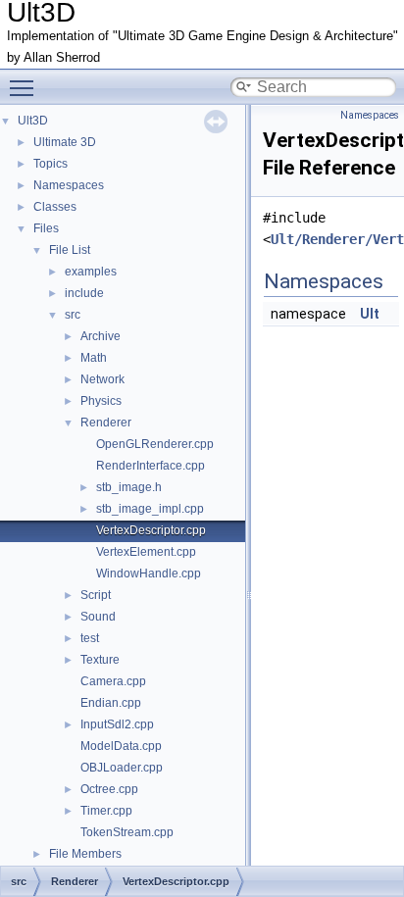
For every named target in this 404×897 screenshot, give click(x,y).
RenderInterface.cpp (150, 466)
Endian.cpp (110, 703)
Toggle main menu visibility (25, 87)
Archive (100, 336)
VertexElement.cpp (146, 552)
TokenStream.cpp (127, 832)
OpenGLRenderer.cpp (155, 444)
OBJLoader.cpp (121, 767)
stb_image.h (129, 487)
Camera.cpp (113, 681)
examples (91, 271)
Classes (54, 207)
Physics (101, 401)
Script (95, 595)
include (84, 293)
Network (102, 379)
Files (46, 228)
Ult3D (33, 120)
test (89, 638)
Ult (369, 314)
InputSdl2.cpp (117, 724)
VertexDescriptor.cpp (151, 530)
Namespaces (68, 185)
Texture (100, 660)
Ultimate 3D (64, 142)
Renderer (105, 422)
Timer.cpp (106, 811)
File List (69, 250)
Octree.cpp (109, 789)
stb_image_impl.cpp (150, 509)
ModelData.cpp (121, 746)
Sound (98, 616)
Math (93, 358)
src (72, 315)
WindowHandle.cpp (148, 573)
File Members (85, 854)
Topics (50, 164)
